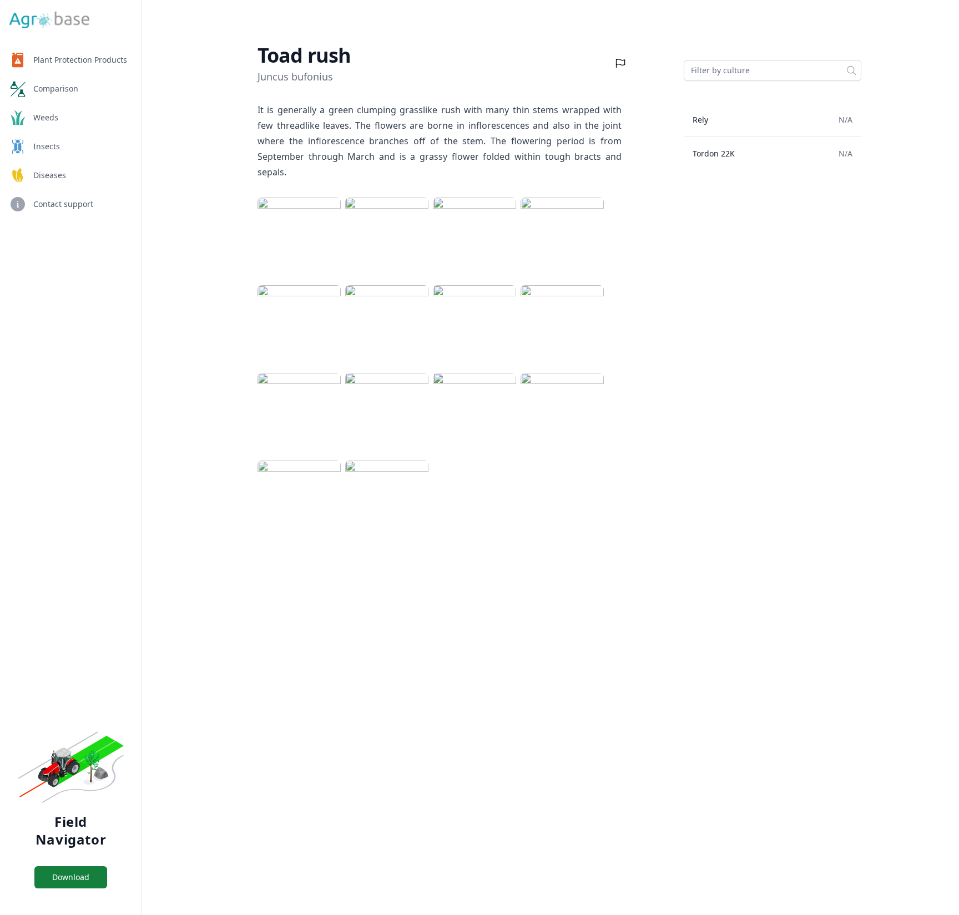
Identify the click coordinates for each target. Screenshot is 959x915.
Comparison (55, 88)
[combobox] (772, 70)
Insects (46, 146)
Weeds (45, 117)
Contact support (63, 204)
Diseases (49, 175)
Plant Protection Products (80, 59)
